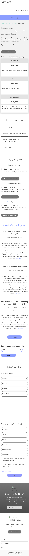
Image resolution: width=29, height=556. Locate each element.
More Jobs (14, 337)
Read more (18, 258)
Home (2, 23)
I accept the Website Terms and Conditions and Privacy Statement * (14, 459)
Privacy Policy (18, 553)
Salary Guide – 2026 (11, 23)
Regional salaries (8, 51)
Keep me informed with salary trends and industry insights (13, 465)
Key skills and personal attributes (14, 134)
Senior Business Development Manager (14, 232)
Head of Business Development (14, 267)
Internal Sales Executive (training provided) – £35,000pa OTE (14, 302)
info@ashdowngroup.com (16, 524)
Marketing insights (10, 197)
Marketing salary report (10, 178)
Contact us (14, 532)
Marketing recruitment (9, 215)
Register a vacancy (14, 507)
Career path (7, 147)
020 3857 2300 (15, 527)
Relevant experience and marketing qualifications (11, 140)
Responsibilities (8, 128)
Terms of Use (11, 553)
